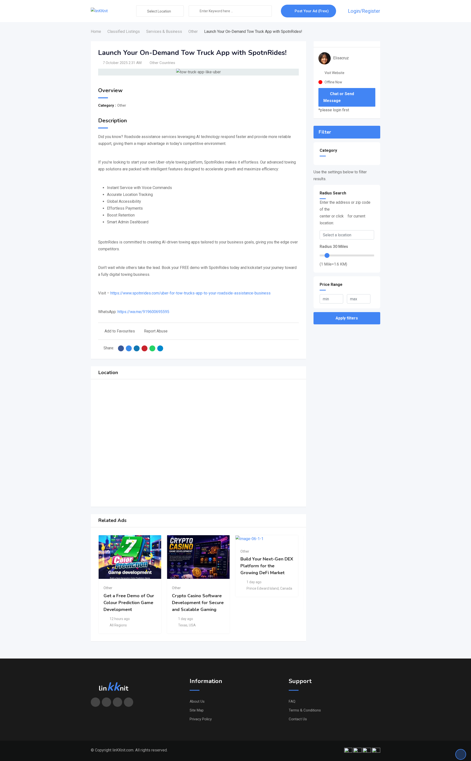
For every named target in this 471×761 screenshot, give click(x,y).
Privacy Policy (201, 719)
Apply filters (347, 318)
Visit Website (334, 73)
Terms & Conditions (305, 710)
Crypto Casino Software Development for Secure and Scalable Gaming (198, 602)
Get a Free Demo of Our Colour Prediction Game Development (129, 602)
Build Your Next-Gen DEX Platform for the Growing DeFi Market (266, 566)
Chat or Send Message (338, 97)
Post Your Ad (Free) (312, 11)
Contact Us (298, 719)
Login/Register (364, 11)
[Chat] (342, 11)
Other (108, 588)
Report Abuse (156, 331)
